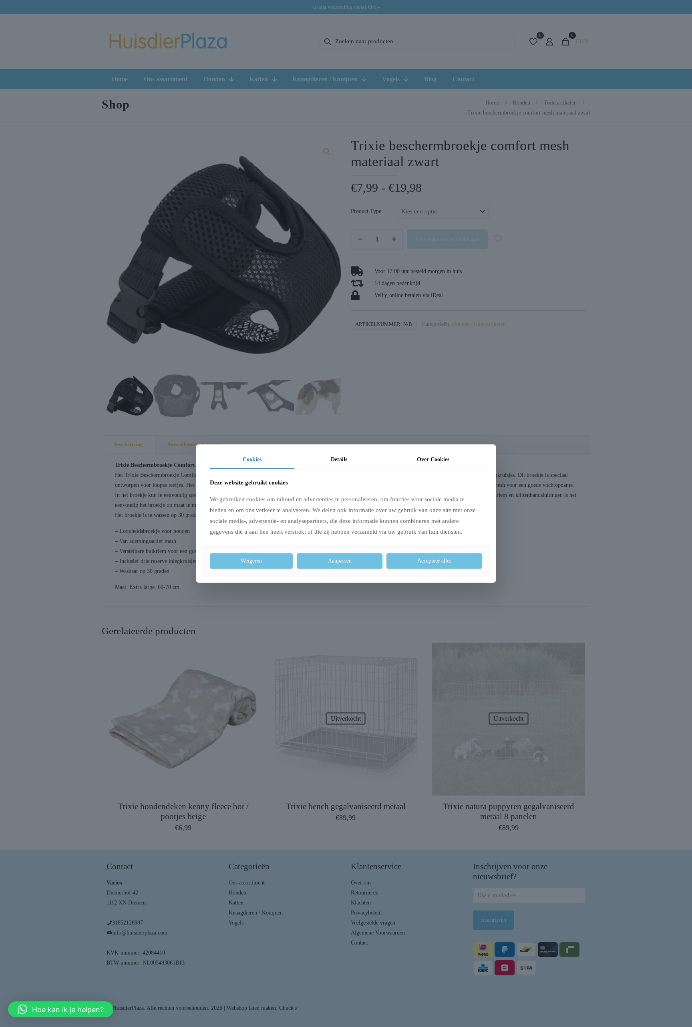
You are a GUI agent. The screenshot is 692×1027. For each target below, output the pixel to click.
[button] (60, 1009)
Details (339, 459)
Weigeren (251, 561)
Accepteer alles (434, 561)
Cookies (252, 459)
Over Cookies (433, 459)
